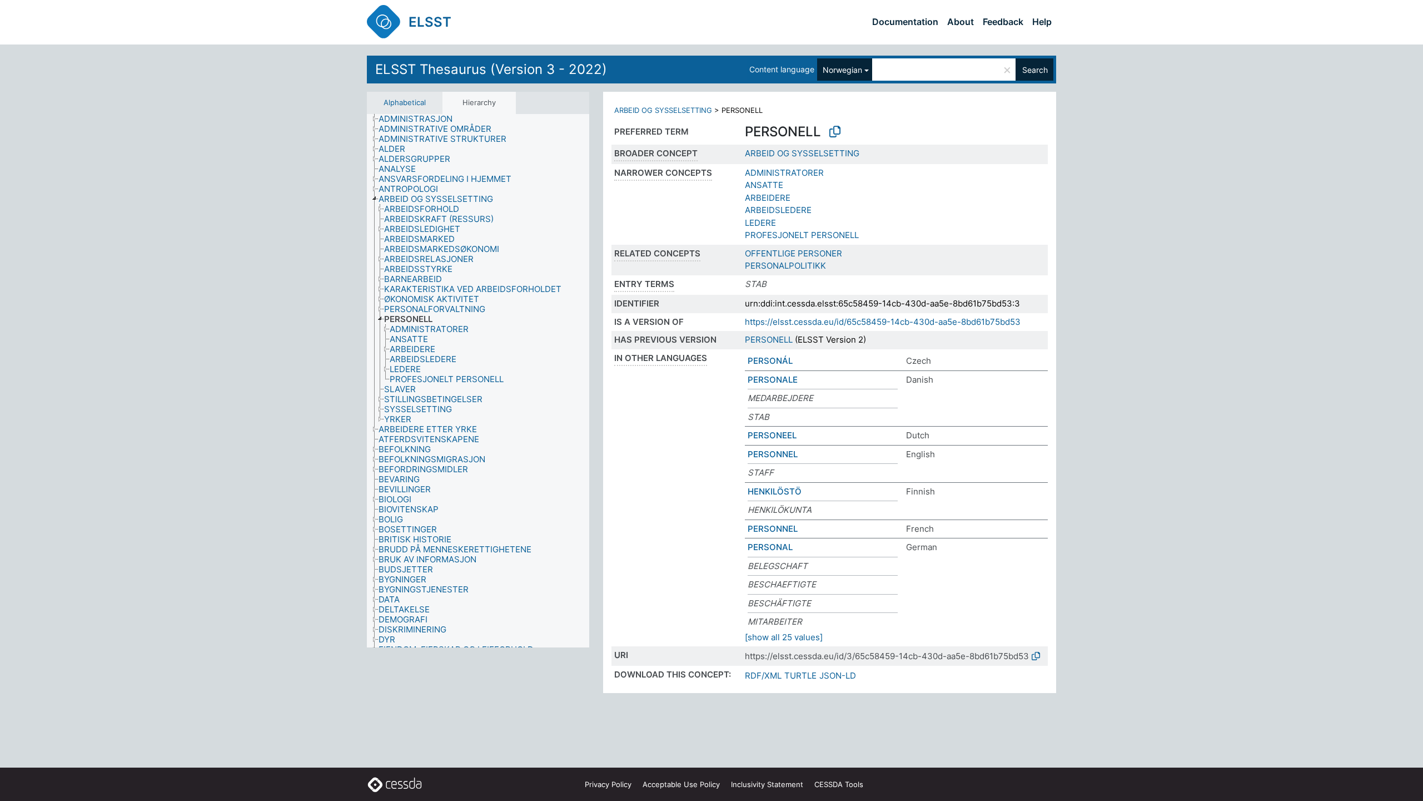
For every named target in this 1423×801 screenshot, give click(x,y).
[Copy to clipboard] (834, 131)
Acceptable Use (681, 784)
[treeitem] (420, 119)
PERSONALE (773, 379)
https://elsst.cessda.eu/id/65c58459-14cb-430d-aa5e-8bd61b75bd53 (883, 322)
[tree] (478, 381)
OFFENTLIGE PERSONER (793, 253)
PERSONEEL (772, 435)
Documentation (905, 21)
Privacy (608, 784)
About (960, 21)
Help (1042, 21)
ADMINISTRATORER (784, 172)
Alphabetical (405, 102)
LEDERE (760, 222)
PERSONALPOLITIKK (785, 265)
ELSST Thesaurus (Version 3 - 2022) (491, 69)
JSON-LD (837, 675)
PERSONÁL (770, 360)
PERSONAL (770, 547)
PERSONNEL (773, 454)
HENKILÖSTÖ (775, 491)
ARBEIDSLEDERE (778, 210)
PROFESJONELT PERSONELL (802, 235)
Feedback (1003, 21)
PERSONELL (769, 339)
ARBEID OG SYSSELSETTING (663, 110)
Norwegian (842, 70)
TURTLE (800, 675)
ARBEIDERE (767, 197)
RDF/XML (763, 675)
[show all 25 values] (784, 637)
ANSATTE (764, 185)
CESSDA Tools (838, 784)
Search (1035, 70)
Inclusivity (767, 784)
